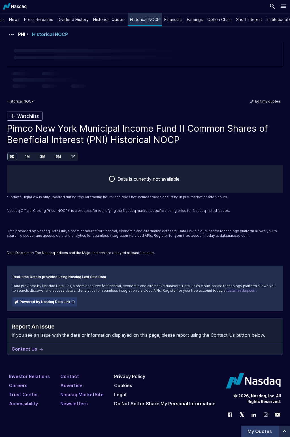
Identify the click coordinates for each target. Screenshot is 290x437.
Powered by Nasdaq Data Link (45, 302)
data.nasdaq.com (234, 235)
